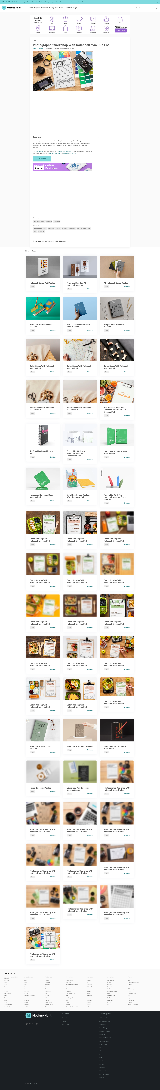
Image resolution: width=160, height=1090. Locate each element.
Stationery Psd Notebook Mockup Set (117, 730)
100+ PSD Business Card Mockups (11, 977)
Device (41, 2)
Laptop (47, 2)
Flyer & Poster (7, 993)
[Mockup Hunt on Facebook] (6, 2)
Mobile (47, 1000)
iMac (67, 995)
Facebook (68, 991)
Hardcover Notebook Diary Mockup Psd (117, 435)
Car (25, 986)
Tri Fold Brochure (49, 1006)
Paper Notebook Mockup (43, 771)
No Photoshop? (71, 8)
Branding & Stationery (72, 984)
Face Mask (48, 991)
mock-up (64, 228)
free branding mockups (55, 153)
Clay (67, 986)
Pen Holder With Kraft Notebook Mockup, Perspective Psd (80, 435)
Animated (6, 980)
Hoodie (5, 995)
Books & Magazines (133, 982)
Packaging (131, 1000)
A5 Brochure (69, 976)
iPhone (5, 997)
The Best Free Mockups (64, 151)
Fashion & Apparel (112, 991)
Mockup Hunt (33, 1083)
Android (130, 976)
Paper (62, 2)
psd (89, 228)
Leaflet (109, 997)
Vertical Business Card (72, 1006)
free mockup (39, 151)
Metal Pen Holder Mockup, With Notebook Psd (80, 479)
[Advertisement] (19, 42)
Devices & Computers (30, 989)
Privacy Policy (66, 1024)
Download (42, 158)
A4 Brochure (48, 976)
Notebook (57, 221)
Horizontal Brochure (29, 995)
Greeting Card (132, 993)
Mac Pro (6, 1000)
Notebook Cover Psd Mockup (43, 267)
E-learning (131, 989)
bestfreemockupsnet (40, 228)
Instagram (89, 995)
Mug (57, 2)
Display (47, 989)
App (25, 980)
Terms (64, 1021)
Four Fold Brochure (71, 993)
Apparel (47, 980)
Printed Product (8, 1004)
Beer (25, 982)
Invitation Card (111, 995)
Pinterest (89, 1002)
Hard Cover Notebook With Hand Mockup (80, 308)
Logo (52, 2)
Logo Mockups (103, 1061)
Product (73, 2)
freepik (58, 228)
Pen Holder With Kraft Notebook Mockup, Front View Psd (117, 479)
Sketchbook (7, 1006)
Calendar (109, 984)
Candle (130, 984)
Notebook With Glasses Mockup (43, 730)
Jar (25, 997)
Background (110, 980)
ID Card (47, 995)
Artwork (89, 980)
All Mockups (17, 2)
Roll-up (68, 1004)
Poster (67, 2)
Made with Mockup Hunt (49, 8)
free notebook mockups (70, 153)
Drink (88, 989)
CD (46, 986)
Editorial (6, 991)
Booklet (109, 982)
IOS (129, 995)
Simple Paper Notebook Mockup (117, 308)
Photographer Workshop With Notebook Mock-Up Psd (117, 771)
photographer (81, 228)
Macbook (26, 1000)
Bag (24, 2)
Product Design (49, 1004)
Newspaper (90, 1000)
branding (51, 228)
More (61, 8)
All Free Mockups (39, 221)
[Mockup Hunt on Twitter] (3, 2)
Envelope (26, 991)
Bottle (5, 984)
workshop (41, 231)
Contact (64, 1018)
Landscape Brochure (71, 997)
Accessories (90, 976)
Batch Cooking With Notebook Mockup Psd (43, 522)
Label (46, 997)
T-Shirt (26, 1006)
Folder (26, 993)
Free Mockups (33, 8)
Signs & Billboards (133, 1004)
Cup (129, 986)
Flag (129, 991)
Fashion (89, 991)
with (35, 231)
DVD (108, 989)
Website (89, 1006)
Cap (5, 986)
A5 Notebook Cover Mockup (117, 267)
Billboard (68, 982)
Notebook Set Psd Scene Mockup (43, 308)
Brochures (89, 984)
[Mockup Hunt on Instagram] (12, 2)
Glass (109, 993)
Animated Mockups (104, 1021)
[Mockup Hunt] (14, 8)
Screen (88, 1004)
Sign (79, 2)
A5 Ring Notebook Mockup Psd (43, 435)
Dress (67, 989)
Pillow (67, 1002)
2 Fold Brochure (28, 976)
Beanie (5, 982)
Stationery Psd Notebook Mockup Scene (80, 771)
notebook (72, 228)
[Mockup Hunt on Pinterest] (9, 2)
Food (46, 993)
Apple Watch (69, 980)
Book (28, 2)
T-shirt (84, 2)
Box (25, 984)
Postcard (109, 1002)
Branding (49, 221)
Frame (88, 993)
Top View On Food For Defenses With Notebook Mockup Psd (117, 391)
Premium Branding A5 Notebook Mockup (80, 267)
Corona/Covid (90, 986)
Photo (26, 1002)
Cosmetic (34, 2)
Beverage (47, 982)
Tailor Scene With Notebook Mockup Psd (43, 350)
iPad (100, 1054)
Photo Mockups (103, 1071)
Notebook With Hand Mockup (80, 730)
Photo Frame (48, 1002)
